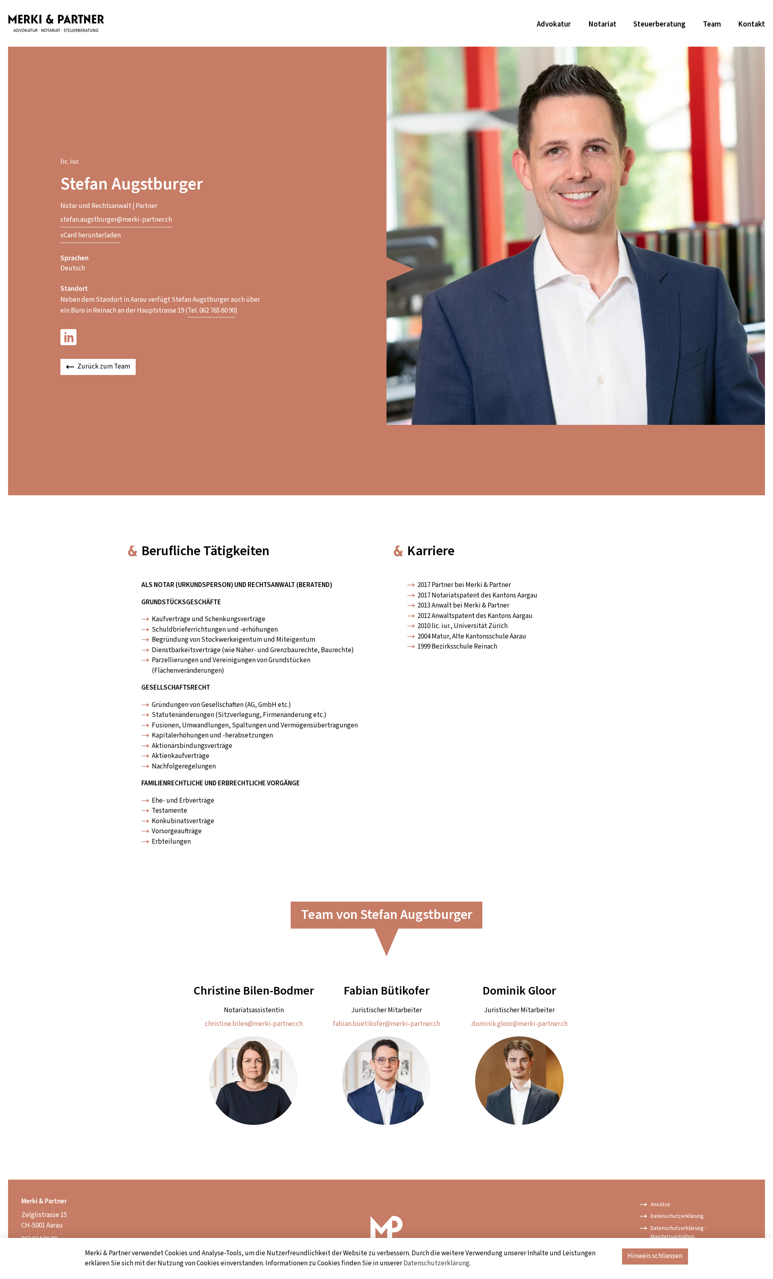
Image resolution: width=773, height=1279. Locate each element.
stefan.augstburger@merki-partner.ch (116, 219)
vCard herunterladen (90, 235)
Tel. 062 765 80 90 (211, 310)
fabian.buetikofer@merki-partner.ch (386, 1024)
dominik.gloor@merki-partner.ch (519, 1024)
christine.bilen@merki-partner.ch (254, 1024)
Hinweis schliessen (654, 1256)
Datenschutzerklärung (436, 1263)
